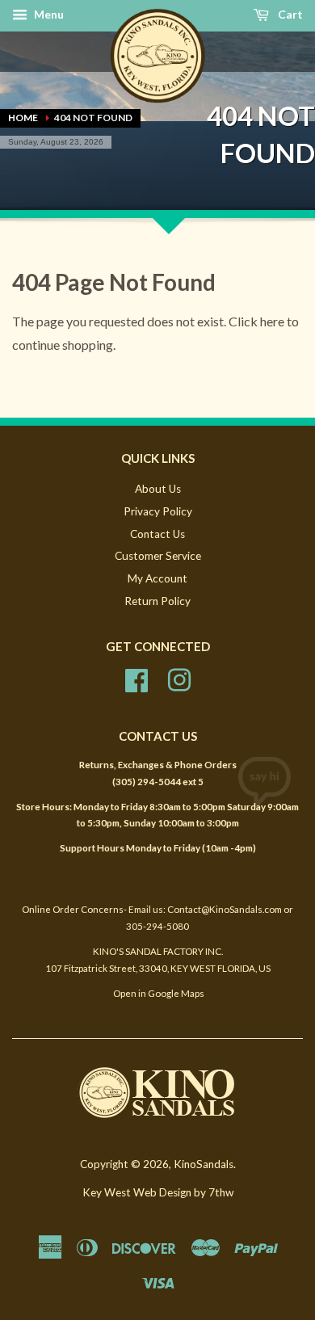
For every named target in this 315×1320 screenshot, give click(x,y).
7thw (220, 1192)
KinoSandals (203, 1164)
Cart (289, 14)
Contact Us (157, 534)
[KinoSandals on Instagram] (179, 677)
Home (23, 117)
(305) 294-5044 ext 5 (158, 781)
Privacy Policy (158, 511)
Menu (48, 14)
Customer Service (158, 555)
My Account (157, 578)
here (272, 321)
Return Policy (157, 601)
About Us (158, 488)
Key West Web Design (136, 1192)
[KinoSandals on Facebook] (136, 677)
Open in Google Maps (157, 993)
